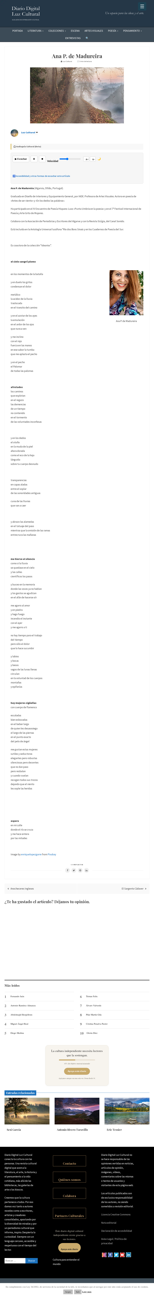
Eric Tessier (114, 1129)
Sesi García (14, 1129)
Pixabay (52, 854)
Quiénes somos (69, 1180)
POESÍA (112, 30)
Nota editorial (108, 1222)
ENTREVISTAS (73, 38)
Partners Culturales (69, 1216)
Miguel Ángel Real (19, 1023)
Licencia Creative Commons (116, 1214)
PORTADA (17, 30)
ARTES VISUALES (94, 30)
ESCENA (75, 30)
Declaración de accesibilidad (116, 1231)
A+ (87, 159)
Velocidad (52, 161)
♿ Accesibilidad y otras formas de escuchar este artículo (41, 176)
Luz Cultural (28, 132)
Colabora (69, 1196)
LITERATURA (34, 30)
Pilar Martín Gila (94, 1014)
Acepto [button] (68, 1292)
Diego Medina (17, 1032)
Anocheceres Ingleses (22, 888)
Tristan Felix (92, 996)
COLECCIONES (56, 30)
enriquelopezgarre (31, 854)
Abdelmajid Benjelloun (21, 1014)
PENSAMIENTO (131, 30)
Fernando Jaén (17, 996)
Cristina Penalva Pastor (97, 1023)
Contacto (69, 1163)
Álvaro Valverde (93, 1005)
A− (93, 159)
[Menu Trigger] (142, 6)
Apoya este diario (77, 1071)
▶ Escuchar (21, 159)
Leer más (86, 1292)
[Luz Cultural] (14, 135)
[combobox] (21, 1260)
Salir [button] (78, 1292)
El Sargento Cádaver (132, 888)
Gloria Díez (92, 1032)
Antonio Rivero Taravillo (72, 1129)
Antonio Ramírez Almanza (23, 1005)
